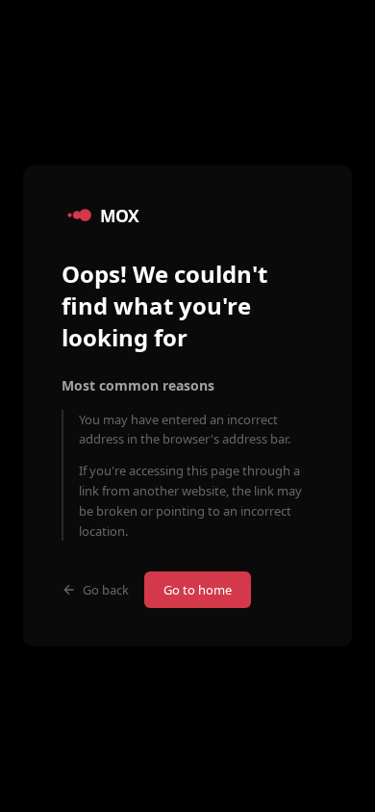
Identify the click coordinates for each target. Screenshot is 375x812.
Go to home (197, 589)
